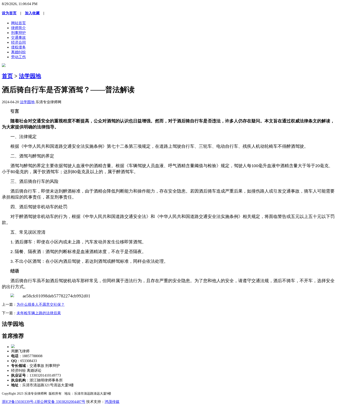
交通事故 (18, 37)
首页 (7, 76)
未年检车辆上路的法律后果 (39, 313)
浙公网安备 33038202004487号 (60, 402)
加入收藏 (32, 13)
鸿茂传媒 (112, 402)
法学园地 (30, 76)
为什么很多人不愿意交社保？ (41, 304)
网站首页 (18, 23)
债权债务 (18, 47)
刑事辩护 (18, 33)
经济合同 (18, 42)
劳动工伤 (18, 57)
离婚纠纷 (18, 52)
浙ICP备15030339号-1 (19, 402)
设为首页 (9, 13)
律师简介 (18, 28)
